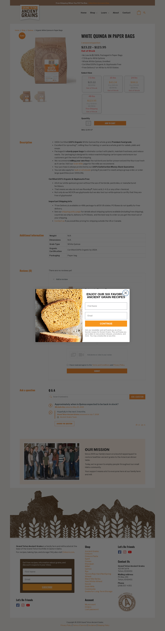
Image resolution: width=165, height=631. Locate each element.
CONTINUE (106, 323)
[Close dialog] (126, 293)
